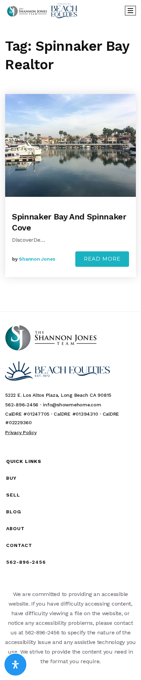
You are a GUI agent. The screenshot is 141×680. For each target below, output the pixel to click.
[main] (70, 166)
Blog (13, 511)
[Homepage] (42, 10)
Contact (19, 545)
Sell (13, 495)
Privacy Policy (21, 432)
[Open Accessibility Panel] (15, 665)
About (15, 528)
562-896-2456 (26, 562)
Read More (102, 258)
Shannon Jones (37, 259)
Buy (11, 478)
